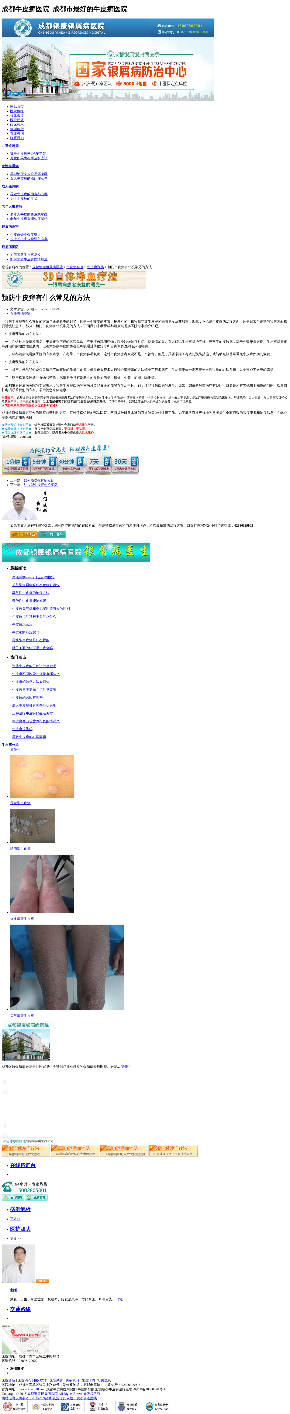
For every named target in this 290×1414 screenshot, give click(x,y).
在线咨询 (17, 133)
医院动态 (24, 1380)
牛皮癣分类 (10, 745)
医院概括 (17, 111)
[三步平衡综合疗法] (26, 1155)
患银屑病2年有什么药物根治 (33, 577)
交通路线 (20, 1309)
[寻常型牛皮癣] (42, 796)
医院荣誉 (56, 1380)
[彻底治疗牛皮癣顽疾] (173, 1155)
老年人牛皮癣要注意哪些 (29, 214)
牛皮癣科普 (74, 267)
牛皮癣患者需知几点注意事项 (34, 689)
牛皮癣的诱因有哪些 (27, 697)
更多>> (15, 749)
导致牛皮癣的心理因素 (29, 737)
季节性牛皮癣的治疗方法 (30, 593)
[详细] (125, 1066)
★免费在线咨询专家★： (18, 428)
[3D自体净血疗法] (28, 1143)
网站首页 (17, 106)
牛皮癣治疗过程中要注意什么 (34, 616)
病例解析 (17, 129)
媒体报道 (17, 115)
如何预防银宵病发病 (39, 480)
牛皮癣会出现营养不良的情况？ (36, 721)
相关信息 (104, 1380)
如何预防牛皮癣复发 (25, 255)
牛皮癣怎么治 (22, 624)
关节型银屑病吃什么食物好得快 (36, 585)
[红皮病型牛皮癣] (42, 912)
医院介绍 (8, 1380)
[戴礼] (18, 1281)
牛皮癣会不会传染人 (25, 234)
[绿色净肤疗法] (75, 1155)
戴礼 (14, 1290)
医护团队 (17, 120)
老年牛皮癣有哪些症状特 (29, 219)
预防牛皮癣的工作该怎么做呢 (34, 666)
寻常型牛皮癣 (20, 803)
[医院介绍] (28, 1027)
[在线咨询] (24, 537)
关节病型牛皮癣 (22, 1016)
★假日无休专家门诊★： (18, 432)
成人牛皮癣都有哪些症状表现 (34, 705)
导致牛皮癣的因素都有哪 (29, 194)
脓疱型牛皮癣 (20, 849)
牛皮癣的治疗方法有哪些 (30, 682)
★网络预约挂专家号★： (18, 424)
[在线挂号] (52, 537)
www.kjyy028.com (32, 1389)
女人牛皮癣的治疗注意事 (29, 178)
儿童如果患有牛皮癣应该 (29, 158)
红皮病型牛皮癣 (22, 919)
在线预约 (88, 1380)
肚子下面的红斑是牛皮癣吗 (32, 648)
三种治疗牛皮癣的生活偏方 (32, 713)
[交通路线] (25, 1353)
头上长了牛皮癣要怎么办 (29, 239)
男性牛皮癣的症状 (23, 198)
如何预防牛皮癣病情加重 (29, 259)
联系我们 (17, 138)
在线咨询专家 (20, 313)
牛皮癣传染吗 (22, 729)
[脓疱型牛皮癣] (32, 842)
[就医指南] (36, 1199)
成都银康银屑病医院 (47, 267)
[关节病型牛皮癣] (67, 1009)
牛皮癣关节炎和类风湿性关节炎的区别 (41, 608)
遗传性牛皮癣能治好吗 (29, 601)
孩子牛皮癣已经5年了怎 (28, 153)
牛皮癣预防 (95, 267)
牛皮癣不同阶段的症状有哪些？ (36, 674)
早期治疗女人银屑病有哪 (29, 174)
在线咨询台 (23, 1165)
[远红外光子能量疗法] (124, 1155)
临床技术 (17, 124)
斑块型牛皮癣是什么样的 (30, 640)
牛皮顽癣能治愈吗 (25, 632)
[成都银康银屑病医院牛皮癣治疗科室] (30, 519)
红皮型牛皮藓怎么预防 (41, 485)
